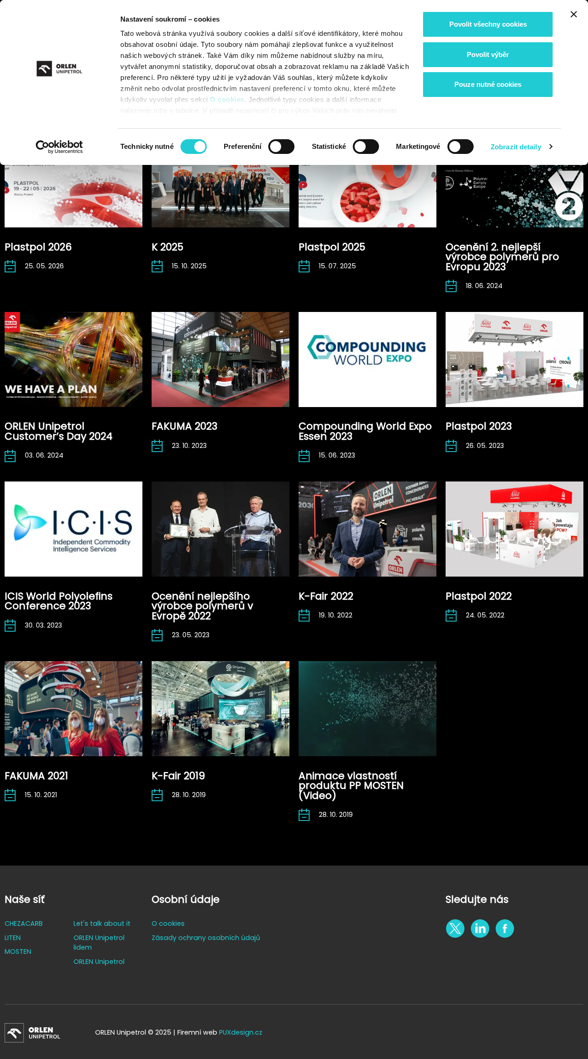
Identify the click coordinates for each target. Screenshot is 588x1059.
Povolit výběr (488, 54)
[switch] (281, 146)
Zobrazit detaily (516, 147)
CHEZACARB (24, 923)
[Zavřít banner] (574, 14)
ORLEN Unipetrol (99, 961)
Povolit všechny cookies (488, 24)
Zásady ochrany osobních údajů (206, 937)
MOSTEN (18, 951)
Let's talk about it (102, 923)
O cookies (227, 99)
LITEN (13, 937)
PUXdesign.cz (240, 1032)
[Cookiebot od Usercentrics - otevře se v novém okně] (59, 147)
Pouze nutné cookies (487, 84)
